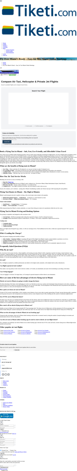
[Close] (1, 422)
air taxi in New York (8, 330)
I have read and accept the (14, 451)
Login (4, 54)
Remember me (5, 431)
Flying (4, 64)
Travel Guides (9, 51)
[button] (38, 470)
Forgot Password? (4, 432)
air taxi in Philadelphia (26, 332)
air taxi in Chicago (25, 330)
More (4, 48)
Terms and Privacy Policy (20, 451)
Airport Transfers (10, 49)
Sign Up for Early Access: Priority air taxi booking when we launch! (20, 137)
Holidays (5, 45)
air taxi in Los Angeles (43, 330)
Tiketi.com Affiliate (7, 402)
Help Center (6, 381)
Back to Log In (3, 469)
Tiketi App (10, 182)
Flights (4, 44)
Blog (4, 404)
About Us (5, 385)
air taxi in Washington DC (44, 332)
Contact (5, 383)
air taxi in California (26, 333)
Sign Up (5, 55)
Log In (14, 454)
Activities (5, 47)
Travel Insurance (10, 52)
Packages (5, 391)
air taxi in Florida (42, 333)
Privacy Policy (6, 406)
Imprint (4, 382)
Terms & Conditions (8, 405)
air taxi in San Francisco (9, 332)
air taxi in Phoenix (8, 333)
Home (4, 43)
